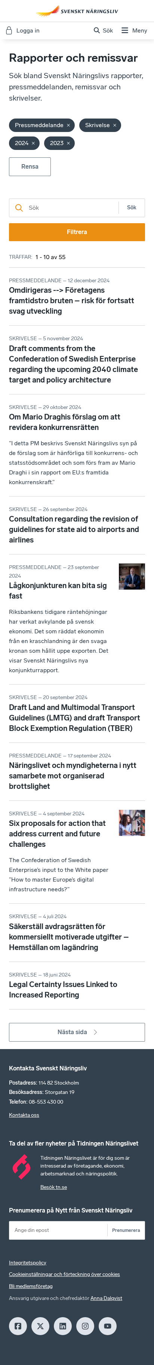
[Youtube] (108, 1326)
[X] (40, 1326)
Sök (131, 208)
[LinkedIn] (63, 1326)
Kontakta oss (24, 1115)
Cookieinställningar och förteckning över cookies (64, 1274)
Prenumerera (126, 1230)
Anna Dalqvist (106, 1298)
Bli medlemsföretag (31, 1286)
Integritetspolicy (27, 1263)
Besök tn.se (53, 1187)
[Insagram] (85, 1326)
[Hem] (77, 11)
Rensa (29, 166)
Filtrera (77, 232)
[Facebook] (18, 1326)
